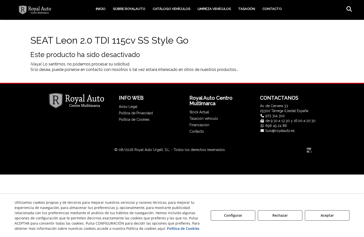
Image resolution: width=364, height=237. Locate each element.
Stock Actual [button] (199, 112)
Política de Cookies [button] (134, 119)
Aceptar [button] (327, 215)
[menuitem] (100, 9)
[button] (34, 9)
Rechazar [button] (280, 215)
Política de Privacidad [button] (136, 113)
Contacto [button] (196, 131)
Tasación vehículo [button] (203, 118)
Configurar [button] (233, 215)
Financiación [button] (199, 125)
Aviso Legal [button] (128, 107)
